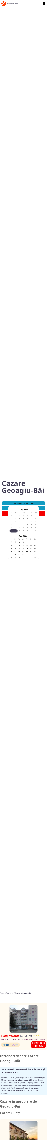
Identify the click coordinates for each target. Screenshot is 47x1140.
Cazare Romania (7, 993)
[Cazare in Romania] (9, 3)
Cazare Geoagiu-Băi (23, 993)
